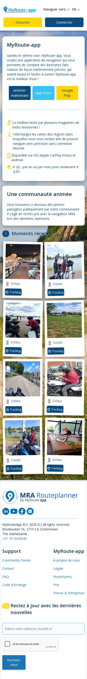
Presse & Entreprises (69, 593)
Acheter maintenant (20, 92)
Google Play (67, 92)
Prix (56, 585)
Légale (58, 568)
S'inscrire (23, 22)
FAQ (5, 576)
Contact (8, 568)
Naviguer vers (55, 9)
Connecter (64, 22)
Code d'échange (14, 585)
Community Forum (16, 560)
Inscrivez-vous (14, 662)
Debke (15, 283)
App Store (43, 92)
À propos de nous (66, 560)
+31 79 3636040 (14, 538)
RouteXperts (62, 576)
